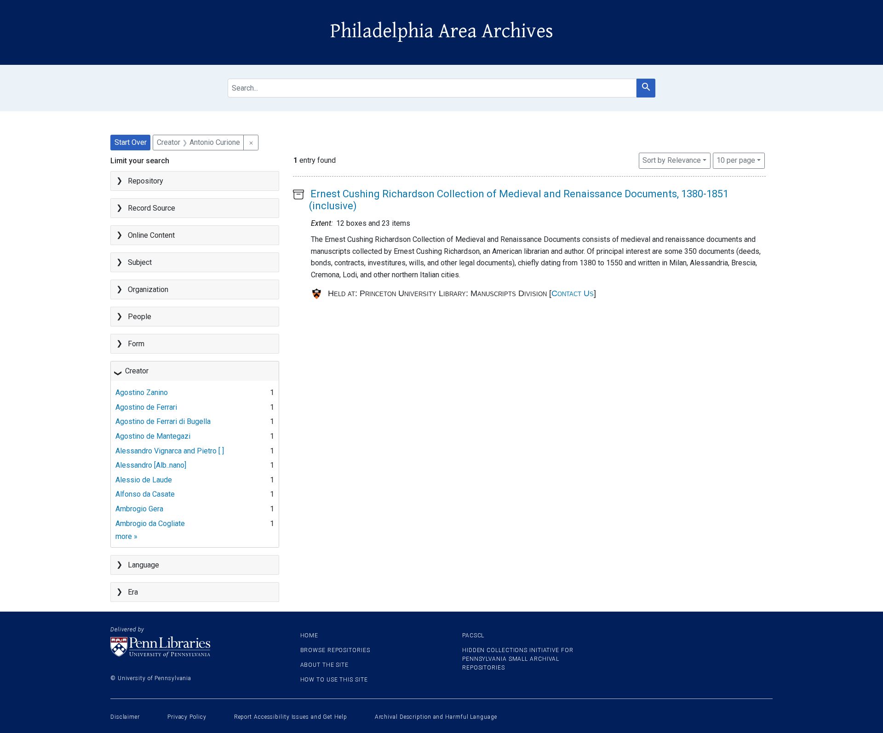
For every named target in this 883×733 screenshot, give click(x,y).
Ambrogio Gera (139, 508)
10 (736, 160)
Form (136, 343)
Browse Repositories (335, 650)
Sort (671, 160)
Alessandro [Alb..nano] (150, 465)
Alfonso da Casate (145, 494)
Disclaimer (125, 717)
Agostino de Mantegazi (152, 436)
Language (143, 565)
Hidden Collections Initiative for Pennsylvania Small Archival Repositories (517, 659)
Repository (145, 181)
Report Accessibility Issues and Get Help (290, 717)
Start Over (131, 142)
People (139, 316)
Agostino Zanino (141, 392)
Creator (137, 370)
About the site (324, 665)
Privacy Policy (186, 717)
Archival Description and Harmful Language (436, 717)
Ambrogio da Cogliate (150, 523)
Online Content (151, 235)
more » (126, 536)
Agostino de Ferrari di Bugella (163, 421)
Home (309, 635)
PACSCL (473, 635)
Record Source (151, 208)
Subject (140, 262)
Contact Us (572, 293)
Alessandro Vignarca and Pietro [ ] (169, 451)
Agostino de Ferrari (146, 407)
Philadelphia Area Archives (441, 31)
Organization (148, 289)
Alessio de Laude (143, 479)
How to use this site (334, 679)
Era (133, 592)
